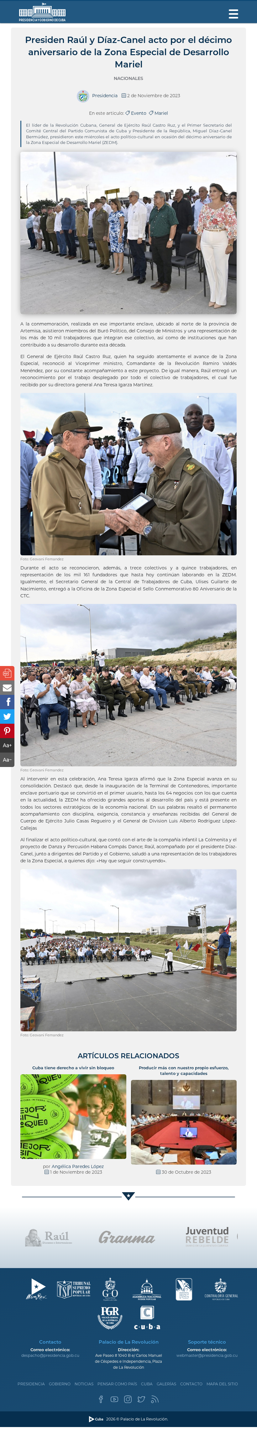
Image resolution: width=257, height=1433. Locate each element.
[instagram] (128, 1401)
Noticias (84, 1384)
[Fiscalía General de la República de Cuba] (110, 1317)
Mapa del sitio (222, 1384)
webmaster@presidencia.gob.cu (207, 1355)
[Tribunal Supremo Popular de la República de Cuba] (73, 1289)
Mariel (160, 113)
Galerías (166, 1384)
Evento (139, 113)
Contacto (191, 1384)
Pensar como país (117, 1384)
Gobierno (60, 1384)
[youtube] (114, 1401)
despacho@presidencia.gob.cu (50, 1355)
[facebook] (101, 1401)
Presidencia (31, 1384)
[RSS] (155, 1401)
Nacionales (128, 78)
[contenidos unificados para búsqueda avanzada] (147, 1317)
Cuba (147, 1384)
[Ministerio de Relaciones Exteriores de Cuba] (36, 1289)
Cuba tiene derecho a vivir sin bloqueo (73, 1067)
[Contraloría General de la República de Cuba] (221, 1289)
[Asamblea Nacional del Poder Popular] (147, 1289)
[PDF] (7, 673)
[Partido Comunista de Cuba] (184, 1289)
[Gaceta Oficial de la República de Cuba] (110, 1289)
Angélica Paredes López (78, 1166)
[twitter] (141, 1401)
